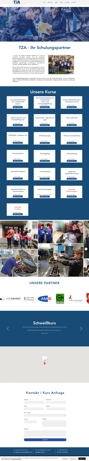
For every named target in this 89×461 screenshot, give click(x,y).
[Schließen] (87, 458)
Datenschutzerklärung (16, 459)
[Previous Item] (3, 298)
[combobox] (45, 415)
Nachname (49, 399)
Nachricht (26, 429)
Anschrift (44, 419)
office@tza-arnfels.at (40, 452)
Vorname (26, 399)
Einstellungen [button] (65, 458)
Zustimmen (82, 458)
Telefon (48, 406)
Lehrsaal (26, 419)
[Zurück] (8, 328)
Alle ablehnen (73, 458)
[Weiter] (81, 328)
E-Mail (26, 406)
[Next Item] (86, 249)
